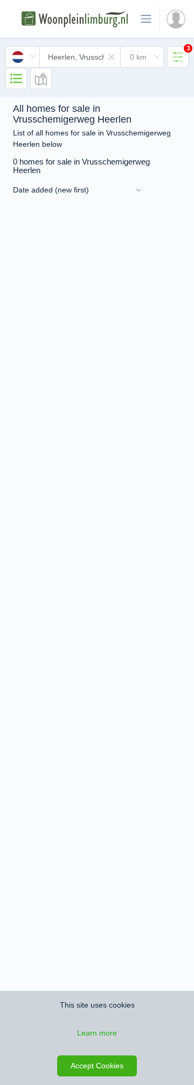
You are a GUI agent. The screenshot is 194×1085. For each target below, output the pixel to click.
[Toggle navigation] (146, 19)
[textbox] (80, 57)
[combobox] (84, 57)
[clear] (111, 57)
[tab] (178, 57)
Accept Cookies (97, 1065)
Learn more (97, 1033)
